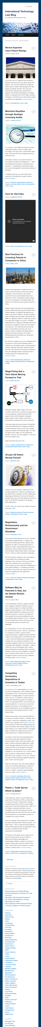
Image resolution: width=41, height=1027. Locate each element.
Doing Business (21, 182)
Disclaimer (21, 35)
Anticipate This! (10, 1021)
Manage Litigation (10, 968)
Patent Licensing (15, 361)
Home (7, 35)
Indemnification (10, 958)
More (20, 878)
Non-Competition (10, 975)
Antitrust (13, 445)
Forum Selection (10, 952)
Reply (7, 363)
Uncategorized (15, 103)
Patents (23, 184)
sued (34, 806)
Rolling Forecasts (10, 993)
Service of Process (11, 999)
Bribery (7, 919)
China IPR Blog (10, 1025)
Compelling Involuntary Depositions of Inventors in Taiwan (15, 678)
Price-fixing (8, 991)
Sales (7, 997)
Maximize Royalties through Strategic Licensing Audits (15, 114)
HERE (22, 441)
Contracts (13, 182)
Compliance (9, 923)
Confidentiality (9, 925)
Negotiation (31, 577)
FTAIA (7, 954)
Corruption (8, 929)
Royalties (8, 995)
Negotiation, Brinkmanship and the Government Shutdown (16, 527)
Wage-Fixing (17, 446)
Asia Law (27, 868)
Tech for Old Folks (14, 193)
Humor (13, 246)
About (13, 35)
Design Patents (10, 933)
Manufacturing (9, 971)
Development (9, 935)
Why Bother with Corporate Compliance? (17, 897)
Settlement (8, 1002)
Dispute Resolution (22, 577)
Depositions (20, 776)
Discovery (27, 776)
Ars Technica (9, 1023)
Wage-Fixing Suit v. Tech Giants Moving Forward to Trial (15, 374)
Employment (29, 445)
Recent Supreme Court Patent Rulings (15, 49)
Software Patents (22, 663)
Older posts (9, 859)
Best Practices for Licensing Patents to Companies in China (15, 257)
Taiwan (7, 1006)
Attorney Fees (9, 917)
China (12, 360)
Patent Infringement (11, 979)
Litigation (8, 966)
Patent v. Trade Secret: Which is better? (16, 789)
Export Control (9, 946)
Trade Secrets (14, 853)
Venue (7, 1012)
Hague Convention (29, 722)
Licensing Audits (15, 184)
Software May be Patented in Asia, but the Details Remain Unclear (15, 592)
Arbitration (8, 915)
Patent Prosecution (28, 512)
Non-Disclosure (10, 977)
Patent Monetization (11, 985)
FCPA (7, 950)
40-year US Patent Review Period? (14, 456)
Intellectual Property (16, 512)
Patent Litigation (10, 983)
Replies (30, 853)
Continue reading (28, 99)
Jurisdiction (9, 962)
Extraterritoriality (10, 778)
